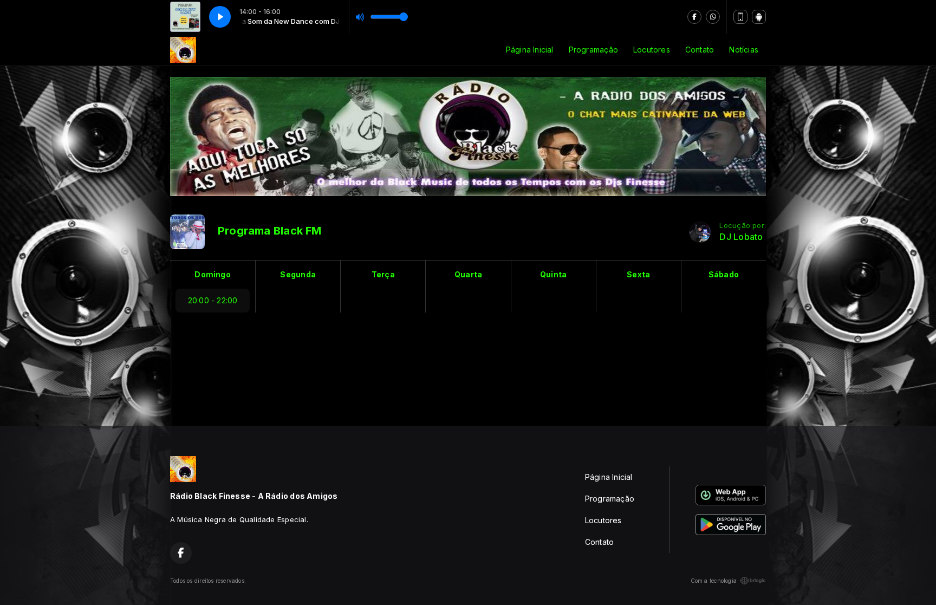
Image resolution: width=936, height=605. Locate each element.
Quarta (468, 274)
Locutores (651, 49)
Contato (699, 49)
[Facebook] (694, 17)
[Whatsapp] (713, 17)
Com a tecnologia (714, 580)
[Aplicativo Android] (759, 17)
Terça (383, 274)
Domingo (212, 274)
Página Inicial (530, 49)
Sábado (723, 274)
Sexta (638, 274)
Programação (593, 49)
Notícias (743, 49)
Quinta (553, 274)
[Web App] (740, 17)
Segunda (297, 274)
